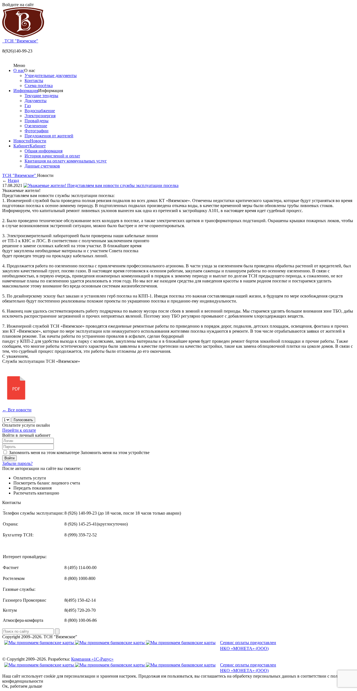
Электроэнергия (40, 115)
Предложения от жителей (49, 135)
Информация (25, 90)
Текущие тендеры (41, 95)
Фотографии (37, 130)
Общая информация (43, 150)
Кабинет (21, 145)
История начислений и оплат (52, 155)
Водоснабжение (40, 110)
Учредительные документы (51, 75)
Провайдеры (37, 120)
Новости (21, 140)
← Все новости (17, 409)
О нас (18, 70)
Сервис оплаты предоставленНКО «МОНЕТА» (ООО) (248, 645)
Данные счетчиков (42, 166)
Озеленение (36, 125)
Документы (36, 100)
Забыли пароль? (17, 463)
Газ (28, 105)
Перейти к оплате (19, 430)
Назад (13, 180)
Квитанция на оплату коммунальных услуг (66, 161)
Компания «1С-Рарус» (92, 659)
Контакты (34, 80)
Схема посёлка (39, 85)
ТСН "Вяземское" (19, 175)
